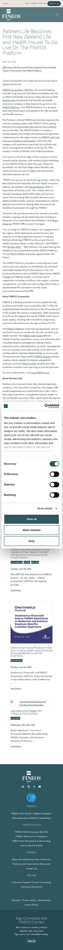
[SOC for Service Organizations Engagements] (32, 797)
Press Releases (16, 562)
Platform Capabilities (40, 818)
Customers (45, 859)
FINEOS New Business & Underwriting (31, 841)
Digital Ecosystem (42, 813)
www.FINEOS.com (40, 372)
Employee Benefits (38, 831)
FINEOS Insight (29, 363)
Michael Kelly (14, 247)
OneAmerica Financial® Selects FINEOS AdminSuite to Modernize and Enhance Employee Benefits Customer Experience (31, 651)
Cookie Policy (31, 904)
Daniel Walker (37, 186)
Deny (32, 541)
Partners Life (9, 100)
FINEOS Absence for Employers (31, 836)
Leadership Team (30, 859)
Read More (16, 590)
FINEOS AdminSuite (33, 335)
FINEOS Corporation (13, 90)
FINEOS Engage (42, 356)
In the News (15, 718)
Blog (27, 3)
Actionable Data (20, 818)
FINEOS (27, 562)
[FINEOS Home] (11, 14)
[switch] (54, 474)
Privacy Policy (29, 900)
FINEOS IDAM (21, 831)
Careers (33, 3)
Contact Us (54, 3)
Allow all (32, 519)
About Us (16, 859)
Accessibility (44, 900)
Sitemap (15, 900)
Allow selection (31, 530)
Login (5, 3)
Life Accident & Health (31, 845)
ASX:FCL (29, 90)
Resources (45, 863)
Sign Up (31, 941)
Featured (35, 562)
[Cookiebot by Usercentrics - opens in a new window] (45, 406)
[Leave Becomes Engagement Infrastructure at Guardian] (31, 703)
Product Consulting (41, 882)
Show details (45, 508)
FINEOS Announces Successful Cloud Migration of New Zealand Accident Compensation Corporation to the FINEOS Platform (30, 553)
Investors (42, 3)
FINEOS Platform (11, 107)
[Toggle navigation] (57, 14)
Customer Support (21, 882)
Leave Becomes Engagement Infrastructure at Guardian (26, 712)
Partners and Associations (26, 863)
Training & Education (32, 886)
